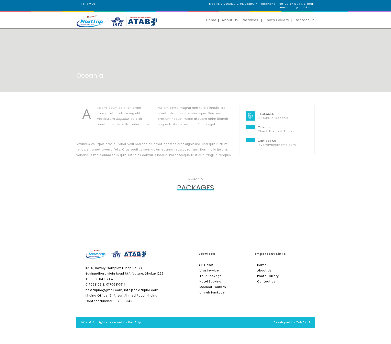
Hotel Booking (210, 281)
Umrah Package (212, 292)
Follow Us (88, 4)
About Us (230, 20)
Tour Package (211, 276)
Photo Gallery (277, 20)
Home (211, 20)
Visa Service (209, 270)
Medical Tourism (213, 287)
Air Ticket (206, 265)
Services (250, 20)
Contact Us (304, 20)
